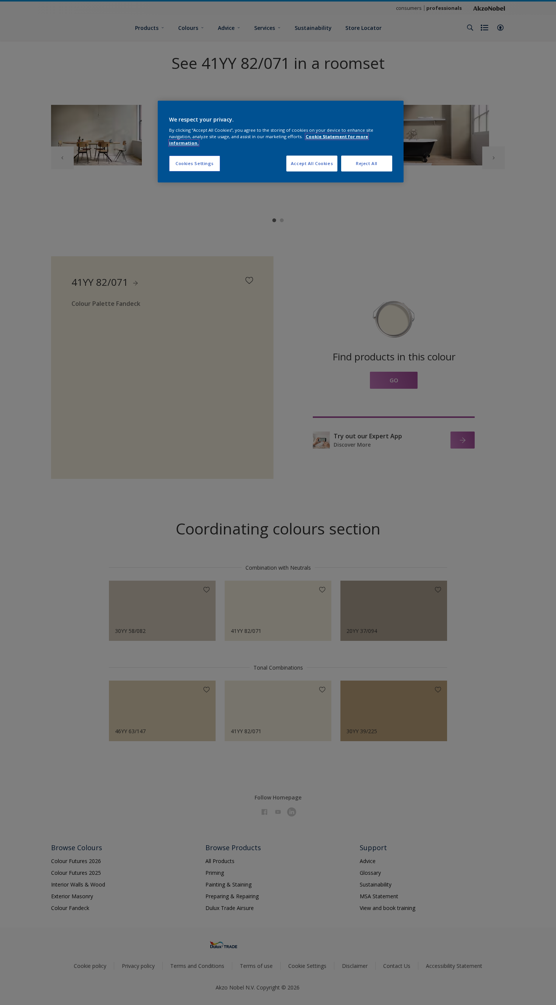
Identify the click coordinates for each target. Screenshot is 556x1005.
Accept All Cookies (312, 163)
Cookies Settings (194, 163)
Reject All (366, 163)
